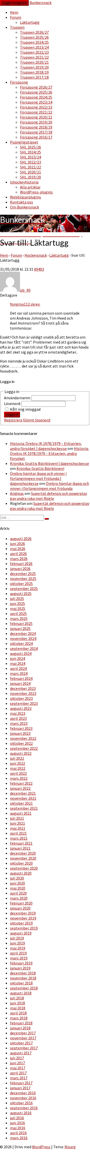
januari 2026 (20, 568)
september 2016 (24, 1107)
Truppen (17, 27)
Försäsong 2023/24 (36, 102)
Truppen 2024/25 (34, 42)
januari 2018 (20, 1027)
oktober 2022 (21, 743)
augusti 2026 (21, 538)
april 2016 (18, 1132)
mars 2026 (19, 558)
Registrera (13, 419)
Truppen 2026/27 (34, 32)
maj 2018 (17, 1007)
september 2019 (24, 928)
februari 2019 (21, 963)
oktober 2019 (21, 923)
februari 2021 (21, 843)
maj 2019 (17, 948)
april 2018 (18, 1012)
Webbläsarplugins (25, 196)
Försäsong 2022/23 (36, 107)
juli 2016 (17, 1117)
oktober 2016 (21, 1102)
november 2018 (23, 977)
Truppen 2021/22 (34, 57)
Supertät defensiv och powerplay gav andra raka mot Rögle (48, 496)
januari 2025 (20, 628)
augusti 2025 (21, 593)
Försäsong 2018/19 (36, 127)
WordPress (41, 1146)
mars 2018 (19, 1017)
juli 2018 (17, 997)
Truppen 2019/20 (34, 67)
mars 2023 (19, 723)
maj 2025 (17, 608)
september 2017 (24, 1047)
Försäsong (19, 82)
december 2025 (23, 573)
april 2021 (18, 833)
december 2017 (23, 1032)
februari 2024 (21, 678)
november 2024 (23, 638)
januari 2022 (20, 788)
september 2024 (24, 648)
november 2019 (23, 918)
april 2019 (18, 953)
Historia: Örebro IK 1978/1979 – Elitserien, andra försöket (49, 453)
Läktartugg (30, 22)
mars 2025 (19, 618)
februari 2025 (21, 623)
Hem (14, 12)
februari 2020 (21, 903)
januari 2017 (20, 1087)
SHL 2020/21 (30, 172)
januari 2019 (20, 967)
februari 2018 (21, 1022)
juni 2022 (17, 763)
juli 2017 (17, 1057)
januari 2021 (20, 848)
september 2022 (24, 748)
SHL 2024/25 (30, 152)
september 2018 (24, 987)
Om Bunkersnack (24, 206)
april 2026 (18, 553)
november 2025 (23, 578)
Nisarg (70, 1146)
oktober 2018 (21, 982)
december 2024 (23, 633)
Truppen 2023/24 (34, 47)
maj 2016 (17, 1127)
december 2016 (23, 1092)
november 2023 (23, 693)
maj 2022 (17, 768)
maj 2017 (17, 1067)
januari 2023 (20, 733)
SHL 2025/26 (30, 147)
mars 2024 (19, 673)
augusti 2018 (21, 992)
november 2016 (23, 1097)
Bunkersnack (41, 2)
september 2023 (24, 703)
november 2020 (23, 858)
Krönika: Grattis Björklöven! (40, 468)
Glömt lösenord (36, 419)
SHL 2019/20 (30, 177)
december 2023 (23, 688)
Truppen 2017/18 (34, 77)
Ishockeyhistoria (24, 182)
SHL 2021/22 (30, 167)
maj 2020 (17, 888)
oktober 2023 (21, 698)
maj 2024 (17, 663)
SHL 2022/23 (30, 162)
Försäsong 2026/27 (36, 87)
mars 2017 (19, 1077)
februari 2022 (21, 783)
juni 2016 (17, 1122)
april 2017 (18, 1072)
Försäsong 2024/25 (36, 97)
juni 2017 (17, 1062)
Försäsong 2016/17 (36, 137)
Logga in (12, 414)
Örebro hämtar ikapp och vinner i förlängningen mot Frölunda (49, 486)
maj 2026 (17, 548)
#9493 (39, 269)
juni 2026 (17, 543)
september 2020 (24, 868)
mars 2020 (19, 898)
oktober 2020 (21, 863)
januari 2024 (20, 683)
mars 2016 (19, 1137)
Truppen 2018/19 (34, 72)
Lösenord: (13, 403)
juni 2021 (17, 823)
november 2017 (23, 1037)
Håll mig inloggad (25, 409)
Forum (15, 17)
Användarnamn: (18, 397)
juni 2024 (17, 658)
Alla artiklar (30, 187)
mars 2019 (19, 958)
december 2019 (23, 913)
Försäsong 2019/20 (36, 122)
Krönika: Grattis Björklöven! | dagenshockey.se (49, 463)
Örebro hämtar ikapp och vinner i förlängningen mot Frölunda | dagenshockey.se (38, 478)
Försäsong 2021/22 (36, 112)
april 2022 (18, 773)
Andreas (17, 493)
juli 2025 (17, 598)
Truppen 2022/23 (34, 52)
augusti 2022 (21, 753)
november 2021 (23, 798)
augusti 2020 (21, 873)
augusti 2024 (21, 653)
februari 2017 (21, 1082)
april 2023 (18, 718)
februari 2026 (21, 563)
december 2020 (23, 853)
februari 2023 (21, 728)
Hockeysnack (35, 255)
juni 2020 (17, 883)
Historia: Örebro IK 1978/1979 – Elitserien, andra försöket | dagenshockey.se (46, 446)
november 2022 (23, 738)
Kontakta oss (21, 201)
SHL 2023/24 (30, 157)
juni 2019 (17, 943)
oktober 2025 (21, 583)
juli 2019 (17, 938)
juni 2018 (17, 1002)
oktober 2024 (21, 643)
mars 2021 (19, 838)
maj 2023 (17, 713)
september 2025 (24, 588)
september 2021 (24, 808)
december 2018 (23, 972)
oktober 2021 (21, 803)
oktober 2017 (21, 1042)
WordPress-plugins (36, 192)
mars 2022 (19, 778)
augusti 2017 (21, 1052)
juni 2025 (17, 603)
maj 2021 (17, 828)
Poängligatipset (24, 142)
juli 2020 (17, 878)
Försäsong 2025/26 (36, 92)
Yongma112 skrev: (25, 304)
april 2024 (18, 668)
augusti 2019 (21, 933)
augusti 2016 (21, 1112)
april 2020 (18, 893)
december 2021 (23, 793)
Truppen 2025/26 (34, 37)
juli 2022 (17, 758)
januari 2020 (20, 908)
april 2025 (18, 613)
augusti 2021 (21, 813)
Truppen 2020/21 (34, 62)
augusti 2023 (21, 708)
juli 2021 (17, 818)
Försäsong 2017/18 (36, 132)
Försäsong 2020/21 (36, 117)
